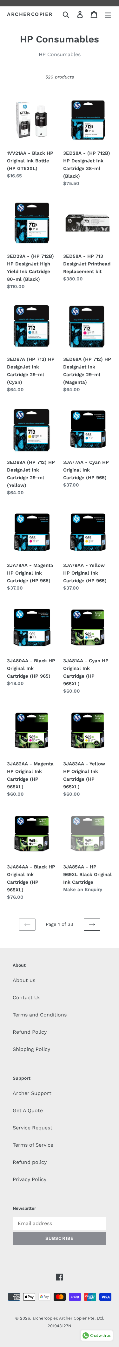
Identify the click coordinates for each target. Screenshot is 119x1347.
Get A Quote (28, 1110)
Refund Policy (30, 1032)
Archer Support (32, 1093)
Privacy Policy (29, 1179)
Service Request (32, 1128)
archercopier (30, 14)
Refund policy (30, 1162)
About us (24, 980)
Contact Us (26, 997)
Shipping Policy (31, 1049)
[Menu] (108, 14)
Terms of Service (33, 1145)
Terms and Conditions (40, 1015)
